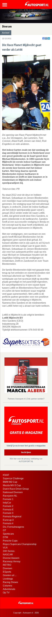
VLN (5, 547)
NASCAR (8, 554)
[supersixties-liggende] (26, 342)
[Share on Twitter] (46, 38)
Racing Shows (10, 582)
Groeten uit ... (9, 575)
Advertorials (9, 589)
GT (4, 530)
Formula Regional (12, 516)
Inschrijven (26, 452)
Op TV (6, 592)
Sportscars (8, 534)
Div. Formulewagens (13, 527)
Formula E (8, 509)
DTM (5, 537)
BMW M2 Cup (10, 482)
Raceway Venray (11, 561)
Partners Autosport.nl (17, 399)
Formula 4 (8, 523)
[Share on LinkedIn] (49, 38)
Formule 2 (8, 506)
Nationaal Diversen (13, 492)
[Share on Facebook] (43, 38)
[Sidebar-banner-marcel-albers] (26, 375)
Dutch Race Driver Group (16, 489)
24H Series (8, 551)
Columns (7, 585)
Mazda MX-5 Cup (12, 485)
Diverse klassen (11, 558)
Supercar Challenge (13, 478)
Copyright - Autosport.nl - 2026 (26, 613)
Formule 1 (8, 499)
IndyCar (7, 502)
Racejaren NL (10, 496)
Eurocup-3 (8, 520)
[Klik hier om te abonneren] (26, 425)
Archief (5, 33)
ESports (7, 572)
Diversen (7, 568)
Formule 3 (8, 513)
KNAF (6, 475)
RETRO (7, 565)
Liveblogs (8, 579)
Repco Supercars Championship (19, 544)
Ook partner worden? (35, 399)
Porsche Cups (10, 540)
